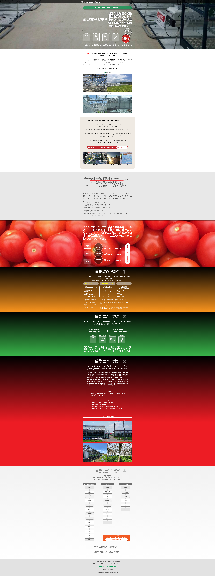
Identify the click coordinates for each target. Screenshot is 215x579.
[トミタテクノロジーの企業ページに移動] (107, 8)
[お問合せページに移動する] (122, 147)
